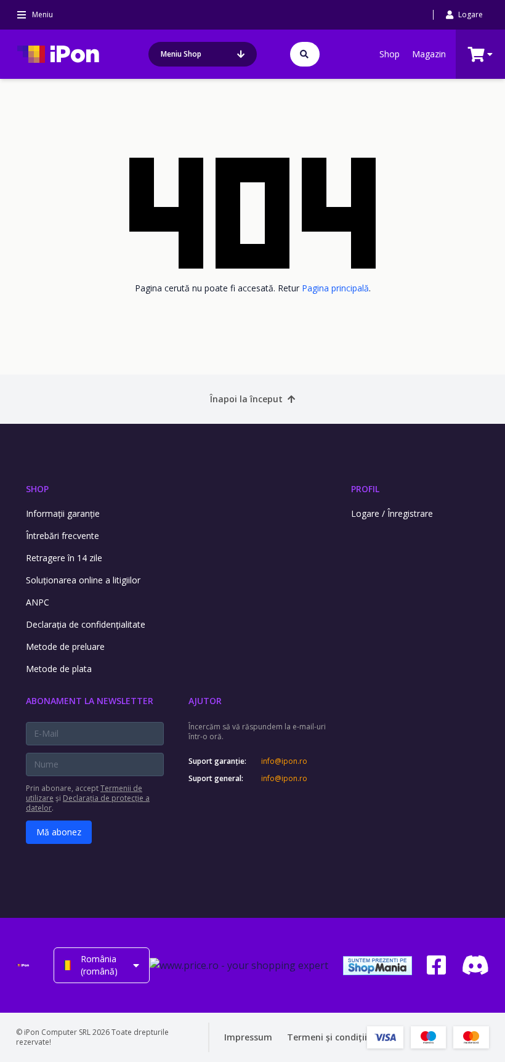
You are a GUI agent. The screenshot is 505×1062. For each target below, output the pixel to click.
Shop (389, 54)
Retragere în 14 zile (64, 558)
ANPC (37, 602)
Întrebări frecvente (62, 535)
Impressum (248, 1037)
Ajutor (205, 701)
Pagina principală (335, 288)
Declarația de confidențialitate (85, 624)
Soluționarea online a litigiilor (83, 580)
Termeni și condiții (327, 1037)
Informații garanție (63, 513)
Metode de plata (59, 669)
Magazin (429, 54)
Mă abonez (58, 832)
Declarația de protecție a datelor (88, 803)
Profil (365, 489)
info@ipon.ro (284, 761)
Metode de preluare (65, 646)
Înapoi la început (246, 399)
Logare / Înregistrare (392, 513)
